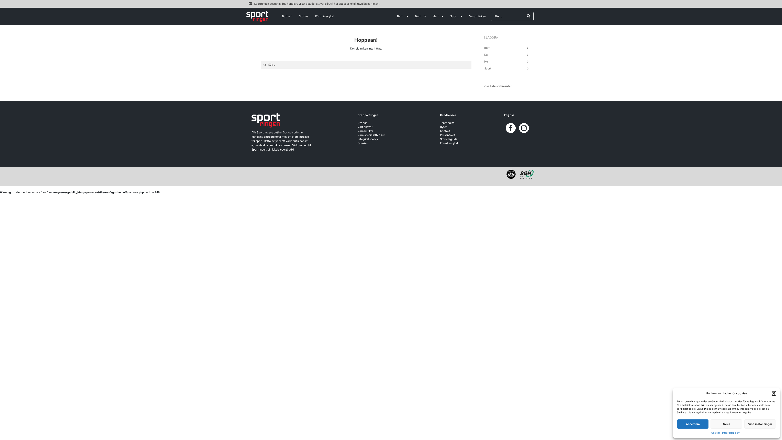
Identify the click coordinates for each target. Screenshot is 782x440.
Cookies (715, 433)
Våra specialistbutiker (371, 135)
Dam (418, 16)
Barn (400, 16)
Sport (454, 16)
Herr (436, 16)
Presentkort (447, 135)
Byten (443, 127)
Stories (304, 16)
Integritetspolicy (731, 433)
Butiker (287, 16)
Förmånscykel (324, 16)
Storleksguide (448, 139)
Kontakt (445, 131)
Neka (726, 424)
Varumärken (477, 16)
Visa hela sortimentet (498, 86)
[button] (774, 393)
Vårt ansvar (365, 127)
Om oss (362, 123)
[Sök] (528, 16)
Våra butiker (365, 131)
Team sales (447, 123)
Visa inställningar (760, 424)
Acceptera (693, 424)
